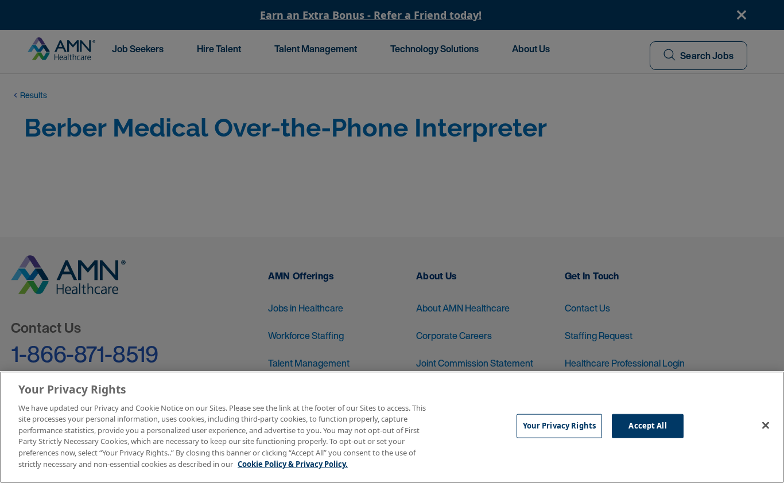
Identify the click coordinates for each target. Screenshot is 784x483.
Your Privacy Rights (559, 425)
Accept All (647, 425)
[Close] (765, 425)
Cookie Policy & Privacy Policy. (293, 463)
